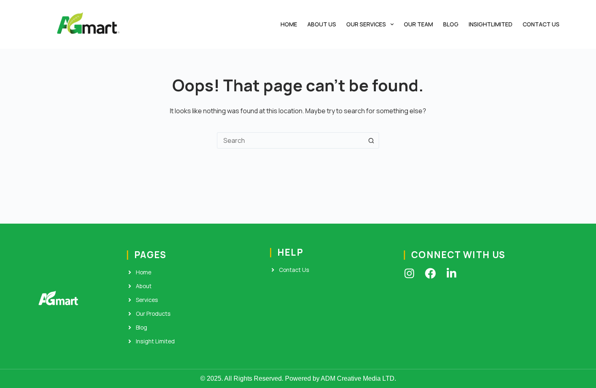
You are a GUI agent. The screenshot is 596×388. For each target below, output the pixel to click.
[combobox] (290, 140)
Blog (451, 24)
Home (289, 24)
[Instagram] (409, 273)
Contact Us (541, 24)
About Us (321, 24)
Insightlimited (490, 24)
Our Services (366, 24)
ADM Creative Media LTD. (358, 378)
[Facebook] (430, 273)
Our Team (418, 24)
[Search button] (371, 140)
